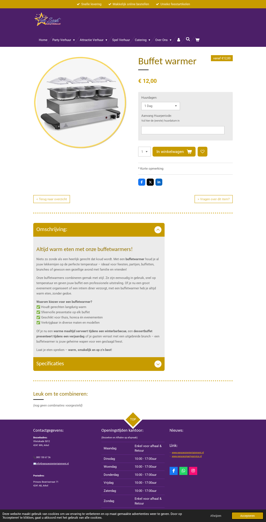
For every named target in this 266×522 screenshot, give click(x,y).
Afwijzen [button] (215, 515)
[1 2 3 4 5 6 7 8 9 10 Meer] (144, 152)
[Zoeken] (188, 39)
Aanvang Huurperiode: (156, 116)
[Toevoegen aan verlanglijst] (202, 152)
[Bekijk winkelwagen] (197, 40)
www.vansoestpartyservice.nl (187, 456)
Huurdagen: (149, 97)
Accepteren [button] (247, 515)
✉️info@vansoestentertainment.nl (51, 463)
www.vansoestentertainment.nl (188, 452)
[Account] (178, 40)
